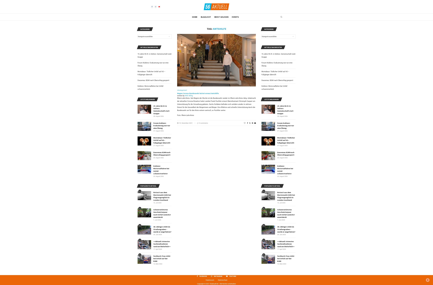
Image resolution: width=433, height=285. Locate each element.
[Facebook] (152, 6)
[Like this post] (244, 123)
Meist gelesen (221, 17)
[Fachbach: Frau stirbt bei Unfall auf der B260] (268, 259)
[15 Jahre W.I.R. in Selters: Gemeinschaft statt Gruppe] (268, 109)
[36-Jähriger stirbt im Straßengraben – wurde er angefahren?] (268, 230)
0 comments (203, 123)
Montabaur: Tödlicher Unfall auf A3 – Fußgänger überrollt (286, 140)
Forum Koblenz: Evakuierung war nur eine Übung (285, 125)
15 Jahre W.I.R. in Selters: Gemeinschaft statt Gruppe (285, 110)
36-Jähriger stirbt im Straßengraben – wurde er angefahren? (286, 229)
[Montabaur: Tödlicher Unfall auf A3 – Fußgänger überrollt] (268, 140)
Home (194, 17)
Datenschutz (222, 280)
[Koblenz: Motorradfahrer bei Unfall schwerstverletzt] (268, 169)
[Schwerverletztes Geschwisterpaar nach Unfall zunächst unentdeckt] (268, 212)
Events (235, 17)
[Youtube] (159, 6)
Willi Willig (189, 96)
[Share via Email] (255, 123)
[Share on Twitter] (250, 123)
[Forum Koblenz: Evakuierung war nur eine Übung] (268, 126)
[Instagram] (155, 6)
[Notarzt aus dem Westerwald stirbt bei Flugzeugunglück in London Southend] (268, 195)
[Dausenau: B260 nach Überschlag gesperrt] (268, 155)
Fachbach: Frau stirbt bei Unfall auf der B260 (285, 258)
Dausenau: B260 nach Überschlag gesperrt (277, 80)
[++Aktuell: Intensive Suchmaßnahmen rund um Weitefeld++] (268, 244)
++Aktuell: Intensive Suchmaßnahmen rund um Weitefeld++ (285, 244)
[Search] (281, 17)
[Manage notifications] (428, 280)
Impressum (210, 280)
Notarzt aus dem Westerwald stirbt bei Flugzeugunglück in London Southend (286, 196)
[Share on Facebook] (247, 123)
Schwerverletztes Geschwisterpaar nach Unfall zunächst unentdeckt (286, 213)
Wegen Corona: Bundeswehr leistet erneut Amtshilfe (198, 93)
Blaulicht (206, 17)
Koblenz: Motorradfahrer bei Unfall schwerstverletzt (285, 170)
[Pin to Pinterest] (252, 123)
